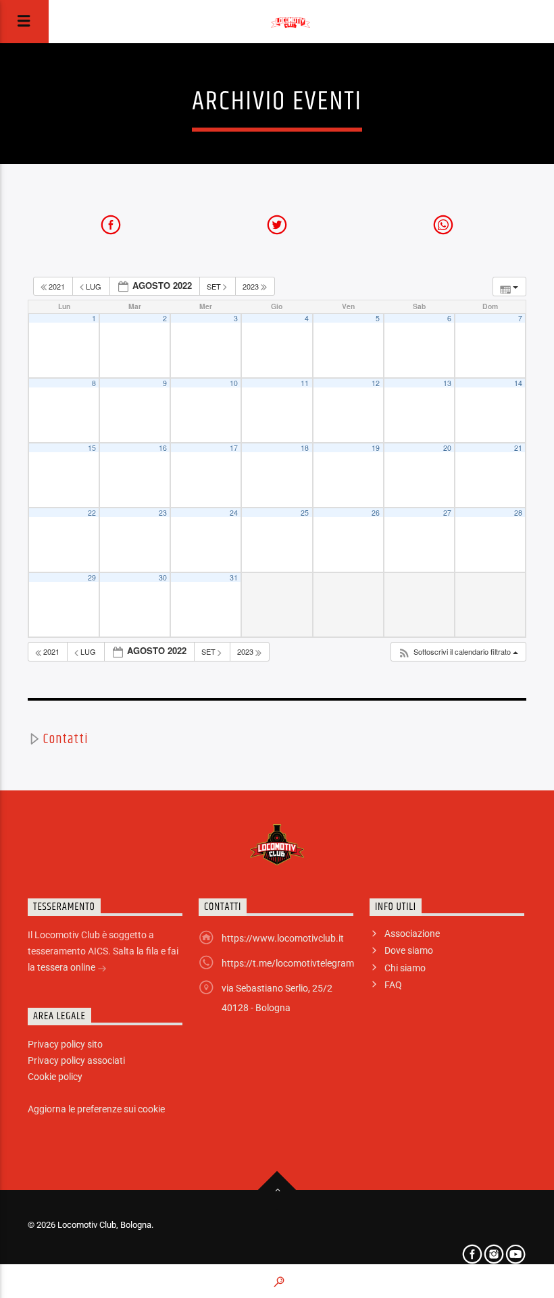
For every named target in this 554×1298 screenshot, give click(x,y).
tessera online (67, 967)
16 (163, 448)
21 (518, 448)
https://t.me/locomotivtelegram (288, 963)
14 (518, 383)
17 (234, 448)
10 (234, 383)
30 (163, 577)
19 (376, 448)
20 (447, 448)
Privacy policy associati (76, 1060)
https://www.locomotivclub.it (283, 938)
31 (234, 577)
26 (376, 513)
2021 (57, 286)
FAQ (393, 984)
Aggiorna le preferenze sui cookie (96, 1109)
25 (305, 513)
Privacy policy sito (65, 1044)
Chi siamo (405, 968)
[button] (458, 652)
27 (447, 513)
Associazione (412, 933)
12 (376, 383)
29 (92, 577)
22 (92, 513)
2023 (252, 286)
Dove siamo (408, 950)
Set (215, 286)
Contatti (65, 739)
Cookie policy (55, 1076)
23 (163, 513)
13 (447, 383)
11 (305, 383)
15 (92, 448)
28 (518, 513)
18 (305, 448)
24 (234, 513)
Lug (93, 286)
